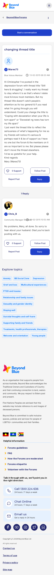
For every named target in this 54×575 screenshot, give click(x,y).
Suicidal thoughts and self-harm (19, 316)
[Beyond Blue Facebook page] (7, 528)
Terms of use (10, 555)
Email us (20, 514)
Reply (39, 179)
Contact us (9, 548)
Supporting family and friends (18, 323)
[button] (8, 171)
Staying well (9, 310)
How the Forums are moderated (25, 458)
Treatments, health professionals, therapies (25, 329)
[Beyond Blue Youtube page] (16, 528)
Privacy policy (10, 562)
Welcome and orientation (15, 335)
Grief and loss (10, 285)
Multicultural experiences (33, 285)
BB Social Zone (21, 278)
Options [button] (49, 18)
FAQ (10, 453)
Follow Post (40, 171)
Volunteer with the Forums (22, 469)
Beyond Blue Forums (11, 6)
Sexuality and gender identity (17, 304)
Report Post (14, 179)
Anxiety (7, 278)
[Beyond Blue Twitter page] (34, 528)
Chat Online (22, 501)
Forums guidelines (18, 447)
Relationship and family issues (18, 297)
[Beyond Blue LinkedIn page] (43, 528)
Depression (38, 278)
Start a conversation (27, 32)
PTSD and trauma (11, 291)
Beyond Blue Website (14, 369)
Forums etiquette (17, 464)
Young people (38, 335)
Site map (7, 569)
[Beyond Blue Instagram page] (25, 528)
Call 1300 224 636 (26, 489)
